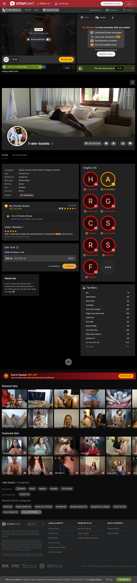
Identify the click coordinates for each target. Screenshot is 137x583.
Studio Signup (83, 533)
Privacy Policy (53, 529)
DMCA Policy (53, 538)
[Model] (132, 82)
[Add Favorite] (6, 59)
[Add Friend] (123, 143)
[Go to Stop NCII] (55, 566)
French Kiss (28, 195)
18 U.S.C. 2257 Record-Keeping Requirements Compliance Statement (108, 566)
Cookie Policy (95, 579)
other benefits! (110, 50)
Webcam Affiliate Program (88, 538)
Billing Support (113, 533)
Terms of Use (53, 533)
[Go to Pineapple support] (42, 566)
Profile (28, 10)
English (34, 524)
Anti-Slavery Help (55, 552)
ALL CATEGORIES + (31, 512)
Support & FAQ (113, 529)
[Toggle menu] (4, 3)
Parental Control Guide (57, 547)
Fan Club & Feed (19, 155)
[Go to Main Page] (22, 3)
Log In (129, 4)
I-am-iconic (8, 482)
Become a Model (84, 529)
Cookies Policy (54, 543)
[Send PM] (130, 143)
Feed (36, 10)
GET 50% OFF (126, 376)
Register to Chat (106, 54)
